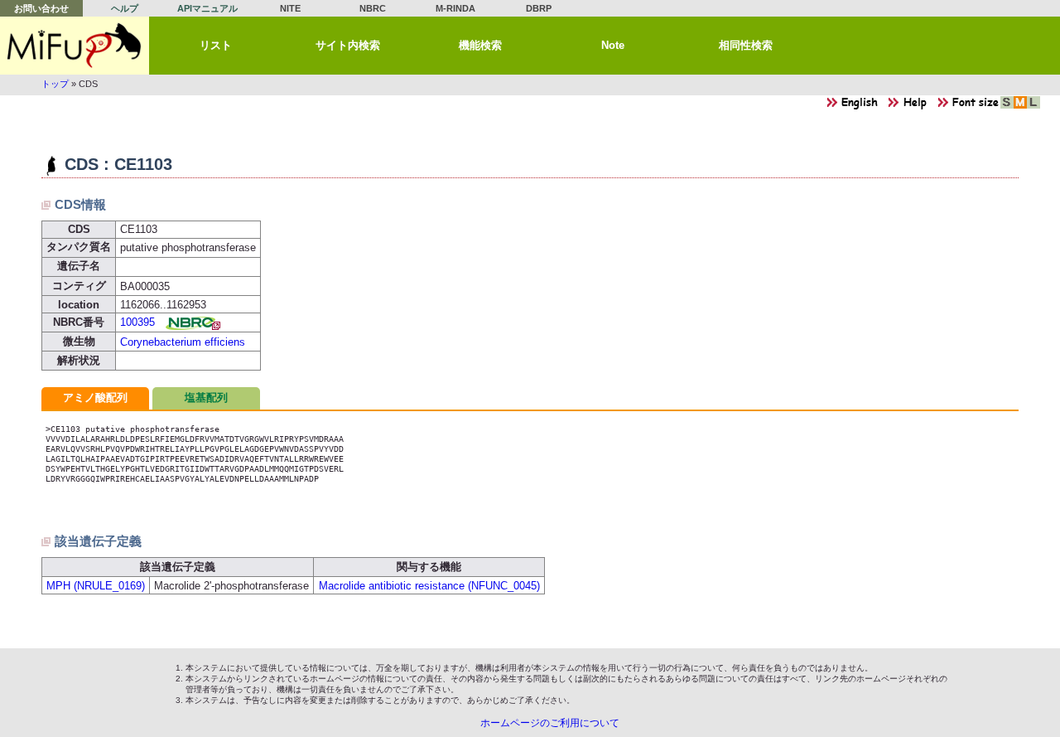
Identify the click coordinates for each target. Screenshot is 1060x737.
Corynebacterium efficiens (182, 342)
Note (612, 45)
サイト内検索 (348, 45)
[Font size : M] (1020, 106)
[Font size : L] (1033, 106)
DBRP (539, 8)
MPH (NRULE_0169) (95, 585)
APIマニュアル (207, 8)
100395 (137, 322)
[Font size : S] (1007, 106)
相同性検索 (746, 45)
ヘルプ (124, 8)
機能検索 (480, 45)
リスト (216, 45)
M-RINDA (455, 8)
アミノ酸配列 (95, 397)
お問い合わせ (41, 8)
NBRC (372, 8)
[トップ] (74, 46)
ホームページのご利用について (549, 723)
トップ (55, 84)
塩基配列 (206, 397)
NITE (290, 8)
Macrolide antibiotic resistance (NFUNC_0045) (429, 585)
